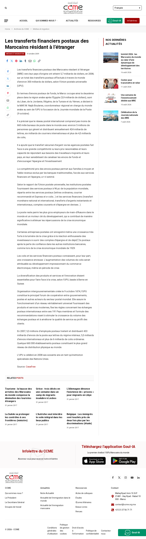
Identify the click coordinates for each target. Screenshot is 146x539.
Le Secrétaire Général (14, 502)
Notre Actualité (47, 493)
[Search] (5, 8)
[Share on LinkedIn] (21, 61)
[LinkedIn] (8, 86)
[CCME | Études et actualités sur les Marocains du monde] (73, 8)
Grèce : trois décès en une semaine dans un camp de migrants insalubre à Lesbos (48, 393)
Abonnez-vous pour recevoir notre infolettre (38, 459)
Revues (79, 511)
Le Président (10, 498)
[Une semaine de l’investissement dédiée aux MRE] (110, 98)
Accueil (24, 21)
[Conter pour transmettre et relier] (110, 83)
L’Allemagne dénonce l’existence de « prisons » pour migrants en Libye (80, 391)
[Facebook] (8, 71)
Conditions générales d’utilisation (52, 531)
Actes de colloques (84, 493)
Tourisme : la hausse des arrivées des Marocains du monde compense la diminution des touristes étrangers (18, 395)
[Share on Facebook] (7, 61)
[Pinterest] (8, 93)
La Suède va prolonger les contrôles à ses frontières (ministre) (17, 417)
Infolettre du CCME (37, 451)
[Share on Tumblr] (25, 61)
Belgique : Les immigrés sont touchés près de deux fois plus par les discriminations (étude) (80, 419)
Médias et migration (15, 54)
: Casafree (30, 366)
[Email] (8, 100)
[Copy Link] (39, 61)
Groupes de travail (13, 507)
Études (79, 498)
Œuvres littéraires (83, 502)
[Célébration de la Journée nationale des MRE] (110, 116)
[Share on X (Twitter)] (12, 61)
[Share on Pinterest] (16, 61)
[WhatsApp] (8, 108)
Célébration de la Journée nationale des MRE (129, 115)
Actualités (72, 21)
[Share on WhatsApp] (34, 61)
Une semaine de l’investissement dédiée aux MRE (128, 98)
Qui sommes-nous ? (46, 21)
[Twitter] (8, 78)
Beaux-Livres (81, 507)
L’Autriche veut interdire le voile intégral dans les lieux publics (49, 417)
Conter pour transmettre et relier (130, 81)
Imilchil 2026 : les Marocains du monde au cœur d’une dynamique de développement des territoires (131, 61)
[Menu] (6, 21)
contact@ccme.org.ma (125, 504)
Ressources (94, 21)
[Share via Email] (30, 61)
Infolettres (132, 21)
